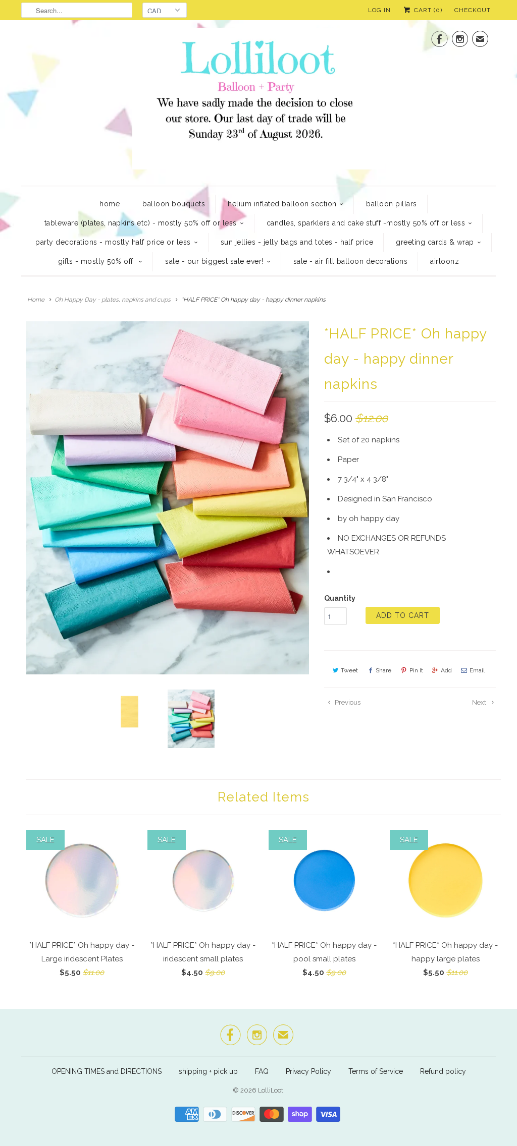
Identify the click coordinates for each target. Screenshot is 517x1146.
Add (446, 670)
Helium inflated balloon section (282, 204)
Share (383, 670)
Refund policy (443, 1071)
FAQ (262, 1071)
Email (477, 670)
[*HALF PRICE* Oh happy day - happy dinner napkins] (167, 497)
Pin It (416, 670)
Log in (379, 10)
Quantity (339, 598)
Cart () (427, 10)
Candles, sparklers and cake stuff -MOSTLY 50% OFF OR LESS (366, 223)
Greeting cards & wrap (435, 242)
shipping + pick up (209, 1071)
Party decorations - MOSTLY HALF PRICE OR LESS (113, 242)
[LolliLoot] (258, 102)
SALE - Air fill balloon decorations (350, 261)
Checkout (472, 10)
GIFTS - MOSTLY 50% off (97, 261)
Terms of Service (375, 1071)
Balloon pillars (391, 204)
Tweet (349, 670)
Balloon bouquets (173, 204)
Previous (346, 702)
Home (109, 204)
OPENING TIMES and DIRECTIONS (106, 1071)
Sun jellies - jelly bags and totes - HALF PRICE (297, 242)
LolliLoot (270, 1090)
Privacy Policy (308, 1071)
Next (480, 702)
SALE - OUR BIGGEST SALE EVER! (214, 261)
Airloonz (444, 261)
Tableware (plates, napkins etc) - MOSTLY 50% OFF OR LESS (140, 223)
